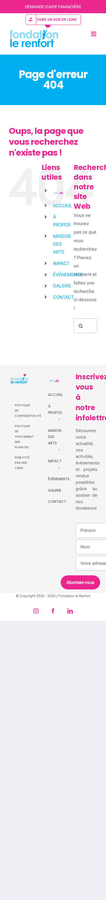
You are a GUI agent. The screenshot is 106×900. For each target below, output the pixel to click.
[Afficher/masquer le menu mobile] (94, 34)
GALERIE (62, 286)
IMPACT (61, 263)
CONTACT (63, 297)
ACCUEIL (62, 205)
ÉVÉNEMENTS (68, 274)
